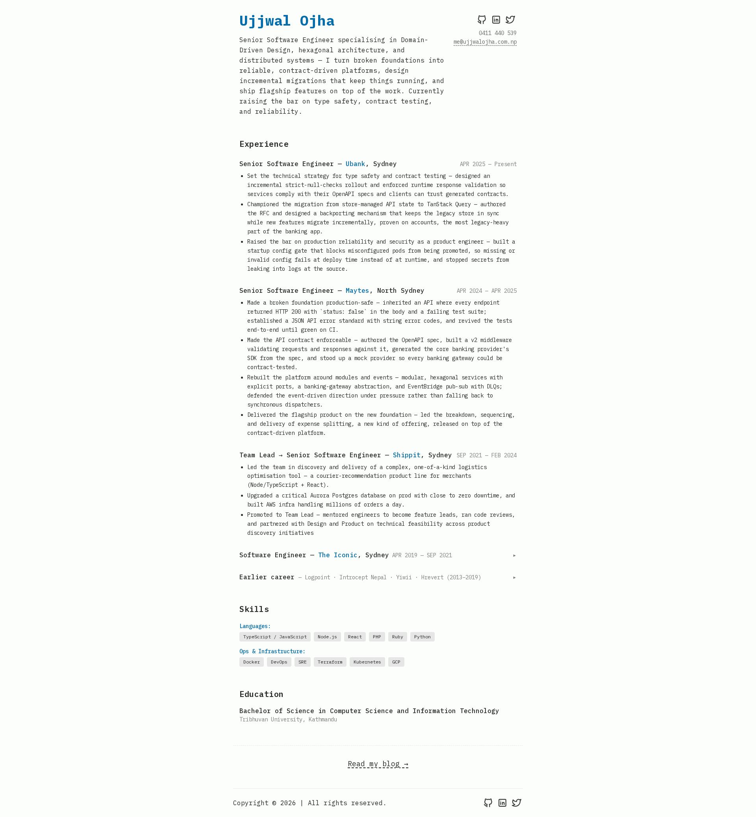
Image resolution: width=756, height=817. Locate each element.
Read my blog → (378, 763)
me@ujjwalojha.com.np (485, 41)
